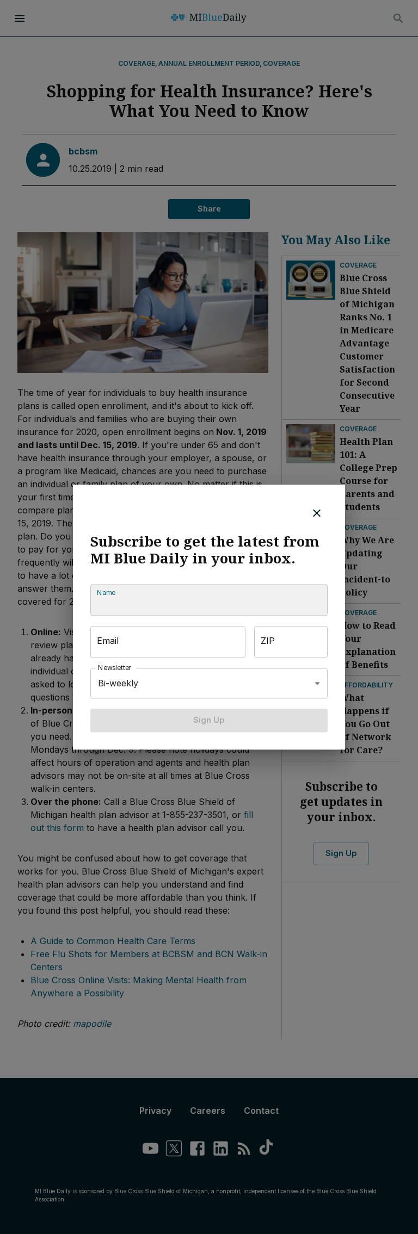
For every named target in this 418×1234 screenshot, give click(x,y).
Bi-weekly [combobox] (118, 683)
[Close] (317, 513)
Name (106, 593)
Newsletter (115, 668)
